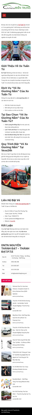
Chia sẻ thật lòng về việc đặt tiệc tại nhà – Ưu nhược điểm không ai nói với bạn (21, 342)
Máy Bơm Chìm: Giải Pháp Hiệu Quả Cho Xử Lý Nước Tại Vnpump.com (21, 317)
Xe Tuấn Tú (21, 25)
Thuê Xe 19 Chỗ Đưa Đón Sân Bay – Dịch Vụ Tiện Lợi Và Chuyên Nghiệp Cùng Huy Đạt (21, 330)
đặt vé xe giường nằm (22, 204)
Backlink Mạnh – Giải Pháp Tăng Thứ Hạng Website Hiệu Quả (21, 381)
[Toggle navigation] (4, 15)
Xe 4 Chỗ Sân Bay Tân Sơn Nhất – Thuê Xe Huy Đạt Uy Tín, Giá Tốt (22, 394)
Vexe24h (12, 221)
